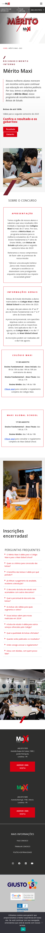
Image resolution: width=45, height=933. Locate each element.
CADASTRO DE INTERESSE (6, 10)
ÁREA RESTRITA (36, 10)
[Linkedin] (26, 863)
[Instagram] (13, 863)
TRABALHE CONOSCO (22, 846)
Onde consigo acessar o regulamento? (22, 645)
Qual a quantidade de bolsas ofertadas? (23, 633)
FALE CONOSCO (22, 841)
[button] (22, 556)
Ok (23, 929)
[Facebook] (19, 863)
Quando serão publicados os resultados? (23, 639)
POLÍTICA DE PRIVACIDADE (22, 852)
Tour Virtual (22, 10)
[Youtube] (32, 863)
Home (5, 48)
